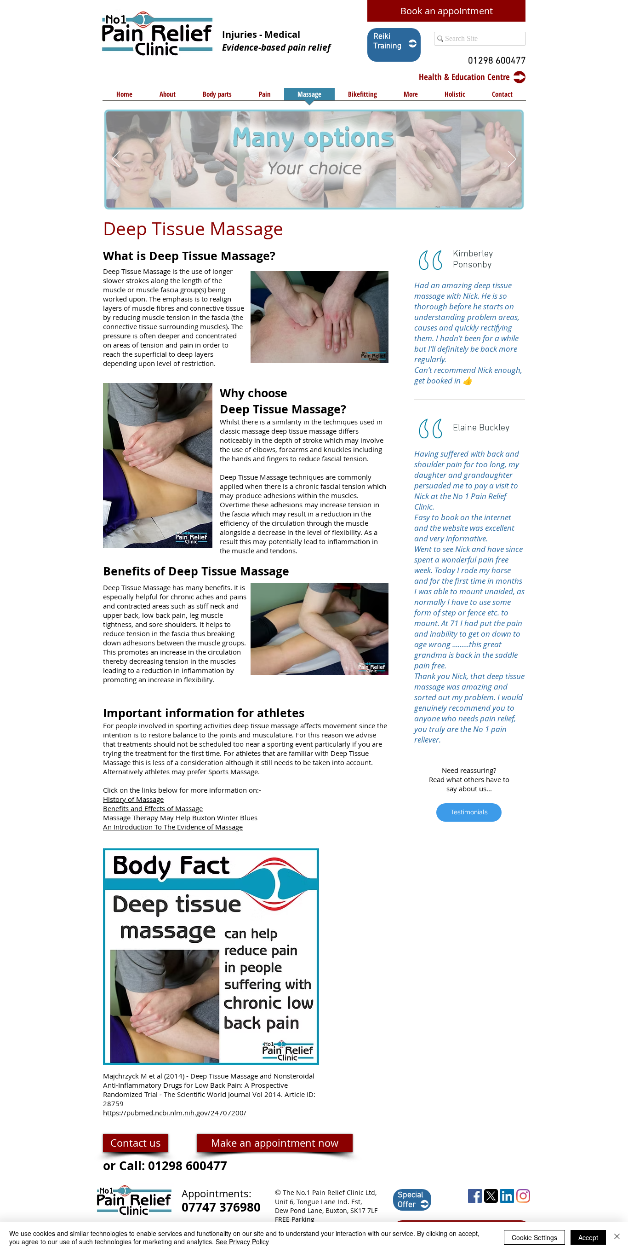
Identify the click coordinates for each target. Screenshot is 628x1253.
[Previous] (116, 159)
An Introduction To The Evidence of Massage (173, 826)
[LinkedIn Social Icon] (507, 1196)
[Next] (512, 159)
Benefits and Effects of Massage (153, 808)
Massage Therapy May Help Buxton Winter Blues (180, 817)
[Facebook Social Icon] (475, 1196)
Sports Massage (233, 771)
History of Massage (133, 799)
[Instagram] (523, 1196)
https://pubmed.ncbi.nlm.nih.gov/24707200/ (174, 1112)
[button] (217, 97)
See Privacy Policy (242, 1241)
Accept (588, 1237)
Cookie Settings (534, 1237)
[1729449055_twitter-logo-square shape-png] (491, 1196)
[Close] (616, 1237)
